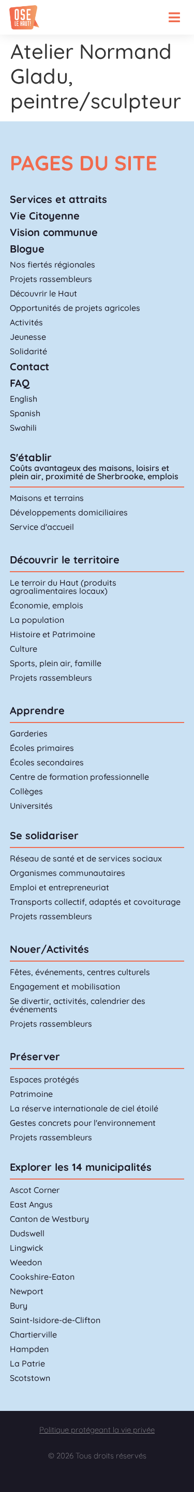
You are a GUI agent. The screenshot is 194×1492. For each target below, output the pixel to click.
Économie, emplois (46, 605)
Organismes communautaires (67, 873)
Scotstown (30, 1378)
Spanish (25, 413)
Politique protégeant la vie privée (97, 1430)
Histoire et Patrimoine (52, 634)
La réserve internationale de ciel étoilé (84, 1108)
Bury (18, 1305)
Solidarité (28, 351)
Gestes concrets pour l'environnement (83, 1123)
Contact (29, 366)
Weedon (26, 1262)
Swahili (23, 427)
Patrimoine (31, 1094)
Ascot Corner (34, 1190)
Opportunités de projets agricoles (75, 308)
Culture (23, 648)
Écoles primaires (42, 748)
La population (37, 620)
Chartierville (33, 1334)
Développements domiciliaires (69, 512)
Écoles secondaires (47, 762)
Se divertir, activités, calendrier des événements (77, 1005)
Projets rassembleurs (51, 279)
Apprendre (37, 710)
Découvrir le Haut (43, 293)
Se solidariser (44, 835)
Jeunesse (28, 337)
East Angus (31, 1204)
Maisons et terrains (47, 498)
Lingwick (26, 1248)
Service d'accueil (42, 527)
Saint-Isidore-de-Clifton (55, 1320)
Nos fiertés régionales (52, 264)
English (23, 399)
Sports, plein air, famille (55, 663)
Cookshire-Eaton (42, 1276)
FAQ (19, 382)
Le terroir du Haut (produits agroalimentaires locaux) (63, 586)
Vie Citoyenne (45, 215)
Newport (26, 1291)
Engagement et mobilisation (65, 986)
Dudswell (27, 1233)
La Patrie (27, 1363)
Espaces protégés (44, 1079)
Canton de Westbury (49, 1219)
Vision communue (54, 232)
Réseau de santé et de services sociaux (86, 858)
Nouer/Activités (49, 949)
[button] (174, 17)
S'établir (31, 457)
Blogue (27, 248)
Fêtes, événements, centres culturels (80, 972)
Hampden (29, 1349)
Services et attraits (58, 199)
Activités (26, 322)
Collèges (26, 791)
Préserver (35, 1056)
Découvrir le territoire (65, 559)
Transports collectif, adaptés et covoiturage (95, 902)
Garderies (29, 733)
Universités (31, 805)
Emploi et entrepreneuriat (59, 887)
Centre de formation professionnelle (79, 777)
